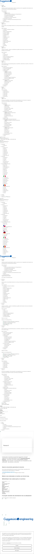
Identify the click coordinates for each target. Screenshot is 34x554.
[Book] (5, 490)
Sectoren (4, 23)
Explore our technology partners (6, 319)
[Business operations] (5, 489)
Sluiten (1, 410)
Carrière (4, 61)
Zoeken (1, 412)
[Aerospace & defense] (5, 484)
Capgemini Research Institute (6, 275)
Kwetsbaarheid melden (6, 510)
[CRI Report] (5, 492)
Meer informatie (4, 10)
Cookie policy (5, 512)
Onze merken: (3, 516)
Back (6, 80)
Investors (5, 505)
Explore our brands (4, 350)
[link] (8, 2)
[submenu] (4, 259)
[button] (6, 196)
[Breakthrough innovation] (5, 488)
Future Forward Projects (5, 404)
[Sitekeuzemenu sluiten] (3, 140)
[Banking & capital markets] (5, 486)
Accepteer (17, 545)
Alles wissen (3, 493)
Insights (4, 6)
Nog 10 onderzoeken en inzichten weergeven (9, 497)
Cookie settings (6, 511)
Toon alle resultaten (3, 420)
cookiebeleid (9, 542)
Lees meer (3, 473)
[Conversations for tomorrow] (5, 491)
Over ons (4, 98)
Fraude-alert (5, 513)
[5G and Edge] (5, 487)
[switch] (8, 139)
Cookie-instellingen (10, 538)
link (2, 6)
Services (4, 47)
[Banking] (5, 485)
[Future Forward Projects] (18, 403)
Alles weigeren (17, 550)
